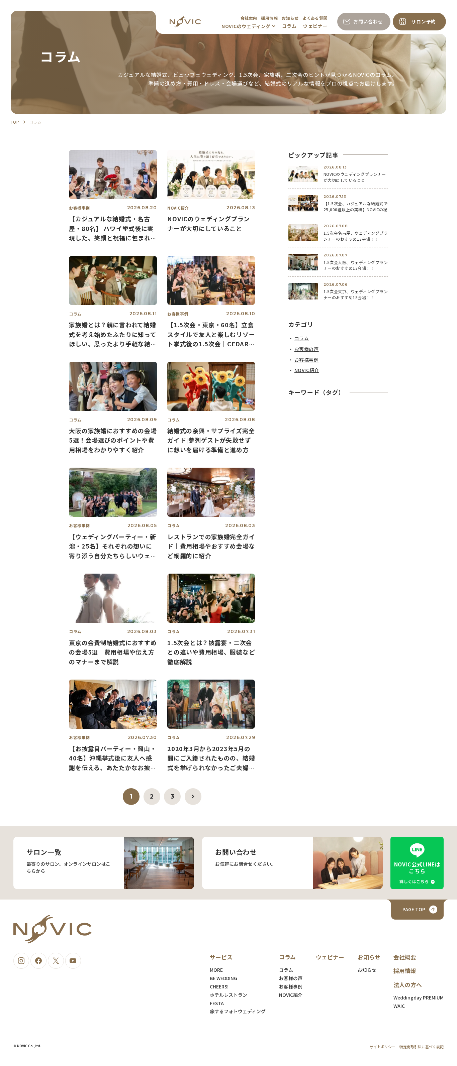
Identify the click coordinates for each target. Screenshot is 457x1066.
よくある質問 (315, 18)
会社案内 (249, 18)
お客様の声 (290, 978)
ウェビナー (315, 25)
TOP (15, 122)
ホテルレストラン (228, 994)
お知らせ (290, 18)
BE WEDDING (223, 978)
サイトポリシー (382, 1046)
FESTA (217, 1003)
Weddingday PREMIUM (418, 997)
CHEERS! (219, 986)
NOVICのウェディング (246, 26)
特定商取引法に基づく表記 (421, 1046)
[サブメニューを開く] (273, 26)
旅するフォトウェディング (238, 1011)
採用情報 (269, 18)
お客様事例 (290, 986)
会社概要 (404, 957)
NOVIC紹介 (290, 994)
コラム (289, 25)
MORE (216, 969)
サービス (221, 957)
